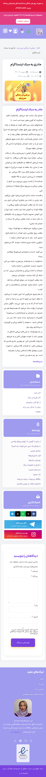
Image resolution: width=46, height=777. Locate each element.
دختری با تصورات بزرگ (32, 465)
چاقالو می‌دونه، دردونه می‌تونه (29, 479)
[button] (33, 514)
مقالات (38, 411)
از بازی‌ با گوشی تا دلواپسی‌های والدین (26, 441)
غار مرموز (37, 474)
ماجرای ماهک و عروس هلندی (29, 483)
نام (36, 606)
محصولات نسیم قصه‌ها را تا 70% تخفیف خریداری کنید (23, 15)
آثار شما (37, 393)
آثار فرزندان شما (34, 397)
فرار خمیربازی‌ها (34, 455)
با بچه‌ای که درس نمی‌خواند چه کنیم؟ (26, 446)
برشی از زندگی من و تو (26, 48)
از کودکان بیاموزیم (33, 402)
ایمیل (35, 617)
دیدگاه (34, 576)
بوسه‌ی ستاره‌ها (35, 460)
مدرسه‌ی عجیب (35, 469)
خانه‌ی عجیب (35, 451)
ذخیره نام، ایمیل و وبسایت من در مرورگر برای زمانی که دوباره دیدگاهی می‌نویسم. (24, 631)
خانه (38, 48)
